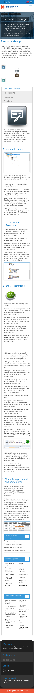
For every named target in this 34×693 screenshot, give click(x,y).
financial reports (16, 559)
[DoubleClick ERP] (9, 7)
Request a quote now (18, 691)
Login (8, 2)
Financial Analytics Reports (16, 537)
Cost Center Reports (16, 596)
